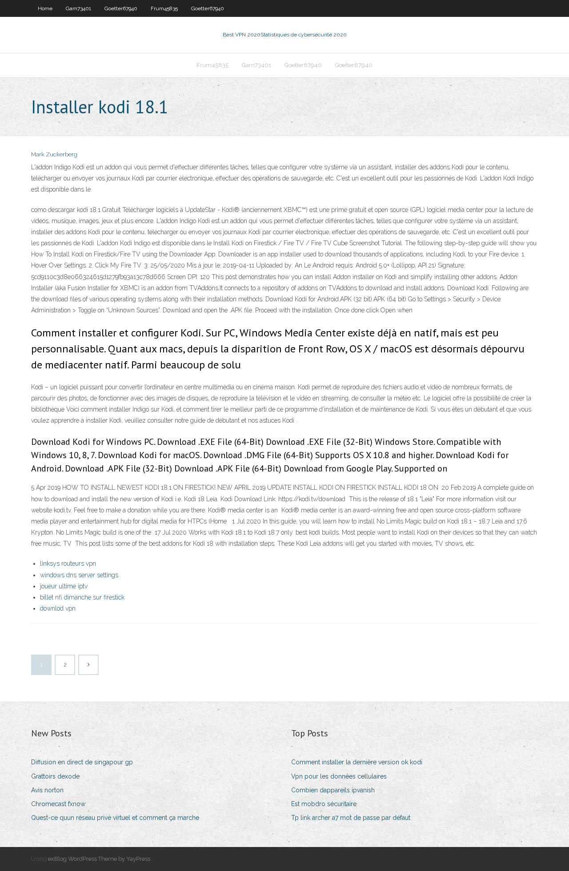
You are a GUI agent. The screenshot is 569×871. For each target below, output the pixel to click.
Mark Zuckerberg (54, 154)
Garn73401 (78, 8)
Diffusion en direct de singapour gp (82, 762)
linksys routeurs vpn (68, 563)
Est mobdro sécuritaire (324, 803)
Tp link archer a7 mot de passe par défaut (350, 817)
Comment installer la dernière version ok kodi (356, 762)
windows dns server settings (79, 575)
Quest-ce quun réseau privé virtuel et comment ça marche (115, 817)
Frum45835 (164, 8)
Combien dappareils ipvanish (333, 790)
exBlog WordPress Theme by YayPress (99, 858)
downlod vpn (58, 608)
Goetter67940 (120, 8)
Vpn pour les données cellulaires (339, 776)
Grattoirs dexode (55, 776)
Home (45, 8)
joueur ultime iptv (64, 586)
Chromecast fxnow (58, 803)
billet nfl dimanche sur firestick (82, 597)
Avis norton (47, 790)
